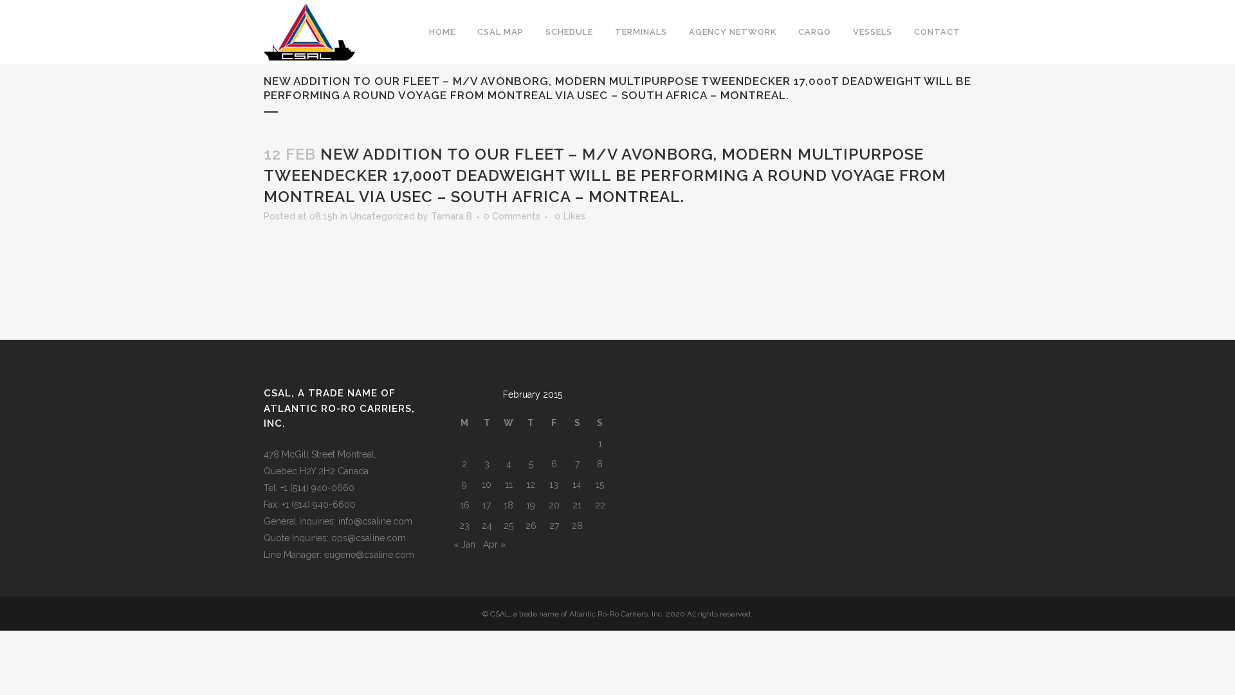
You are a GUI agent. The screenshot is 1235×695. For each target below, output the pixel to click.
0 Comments (512, 216)
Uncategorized (382, 216)
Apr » (494, 544)
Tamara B (451, 216)
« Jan (464, 544)
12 (530, 484)
